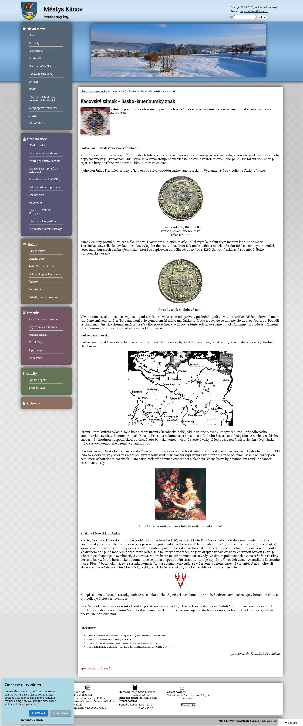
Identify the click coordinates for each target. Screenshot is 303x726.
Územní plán (36, 194)
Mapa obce (35, 202)
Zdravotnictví (37, 251)
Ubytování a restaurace (43, 327)
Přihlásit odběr (188, 705)
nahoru (292, 722)
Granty (33, 115)
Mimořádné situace (40, 123)
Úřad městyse (36, 139)
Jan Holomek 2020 (262, 721)
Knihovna (32, 403)
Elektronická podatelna (43, 153)
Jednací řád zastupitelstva (45, 187)
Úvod (32, 35)
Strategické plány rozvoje (44, 160)
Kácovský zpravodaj (41, 74)
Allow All (39, 713)
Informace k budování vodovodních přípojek (42, 99)
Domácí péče (37, 258)
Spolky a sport (37, 380)
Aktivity (31, 373)
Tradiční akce (37, 387)
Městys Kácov (63, 9)
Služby (32, 244)
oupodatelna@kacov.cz (254, 11)
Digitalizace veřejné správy (45, 228)
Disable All (61, 713)
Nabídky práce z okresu (43, 297)
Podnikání (35, 289)
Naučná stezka (38, 334)
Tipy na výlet (37, 350)
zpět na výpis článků (95, 668)
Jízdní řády (35, 342)
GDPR (32, 89)
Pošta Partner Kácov (41, 266)
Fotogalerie (36, 50)
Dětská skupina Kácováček (45, 274)
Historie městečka (40, 66)
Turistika (32, 313)
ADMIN (277, 721)
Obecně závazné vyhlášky (44, 179)
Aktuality (34, 43)
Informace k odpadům (42, 221)
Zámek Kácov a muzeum (43, 319)
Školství (33, 281)
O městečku (36, 58)
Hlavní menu (35, 29)
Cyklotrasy (35, 357)
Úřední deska (37, 145)
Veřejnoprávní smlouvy (43, 108)
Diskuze (33, 81)
